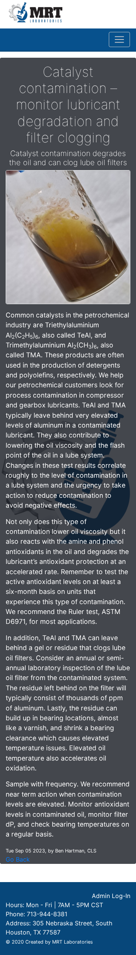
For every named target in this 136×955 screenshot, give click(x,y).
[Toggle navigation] (119, 39)
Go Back (18, 859)
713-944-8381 (47, 914)
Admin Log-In (111, 896)
